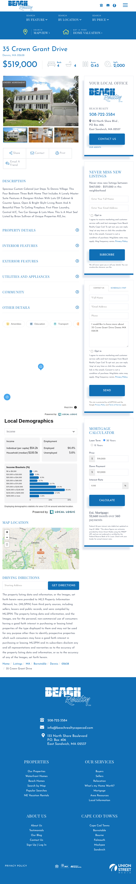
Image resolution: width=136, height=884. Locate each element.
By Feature (35, 20)
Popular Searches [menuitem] (36, 790)
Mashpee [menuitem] (99, 845)
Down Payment (97, 466)
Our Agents (95, 147)
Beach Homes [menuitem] (36, 781)
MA (28, 664)
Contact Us (107, 139)
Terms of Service (115, 405)
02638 (65, 664)
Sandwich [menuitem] (99, 849)
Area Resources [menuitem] (99, 795)
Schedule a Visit (118, 288)
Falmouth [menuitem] (99, 840)
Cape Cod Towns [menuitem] (99, 825)
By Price (99, 20)
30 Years (111, 440)
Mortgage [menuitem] (99, 790)
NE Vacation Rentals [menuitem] (36, 795)
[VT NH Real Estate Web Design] (120, 868)
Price (92, 453)
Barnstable (40, 664)
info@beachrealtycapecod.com (70, 728)
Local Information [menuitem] (99, 800)
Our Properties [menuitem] (36, 771)
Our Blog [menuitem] (36, 835)
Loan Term (95, 440)
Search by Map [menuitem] (36, 786)
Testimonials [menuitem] (36, 830)
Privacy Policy (121, 241)
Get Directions (63, 585)
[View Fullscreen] (6, 544)
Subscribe (107, 255)
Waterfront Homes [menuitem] (36, 776)
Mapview (41, 32)
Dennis (54, 664)
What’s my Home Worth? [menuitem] (99, 786)
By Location (68, 20)
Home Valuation (87, 32)
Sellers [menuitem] (99, 776)
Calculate (107, 500)
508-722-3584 (102, 114)
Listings (17, 664)
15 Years (98, 445)
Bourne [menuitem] (99, 835)
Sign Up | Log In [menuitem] (36, 845)
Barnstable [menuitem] (99, 830)
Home (6, 664)
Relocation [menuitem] (99, 781)
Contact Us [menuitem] (36, 840)
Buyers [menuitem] (99, 771)
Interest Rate (96, 480)
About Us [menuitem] (36, 825)
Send (107, 390)
